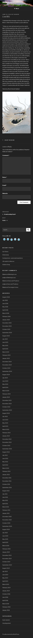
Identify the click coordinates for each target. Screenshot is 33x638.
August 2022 (6, 452)
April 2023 (5, 426)
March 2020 (5, 545)
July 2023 (5, 416)
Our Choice (5, 251)
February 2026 (6, 316)
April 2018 (5, 600)
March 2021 (5, 507)
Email (4, 185)
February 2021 (6, 510)
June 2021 (5, 497)
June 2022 (5, 458)
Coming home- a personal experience (12, 258)
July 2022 (5, 455)
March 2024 (5, 390)
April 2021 (5, 503)
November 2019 (7, 558)
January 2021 (6, 513)
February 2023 (6, 432)
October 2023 (6, 407)
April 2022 (5, 465)
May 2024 (5, 384)
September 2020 (7, 526)
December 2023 (6, 400)
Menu (17, 8)
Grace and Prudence (13, 281)
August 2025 (6, 336)
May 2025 (5, 345)
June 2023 (5, 419)
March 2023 (5, 429)
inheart (7, 2)
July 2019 (5, 571)
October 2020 (6, 523)
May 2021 (5, 500)
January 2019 (6, 591)
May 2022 (5, 461)
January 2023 (6, 436)
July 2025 (5, 339)
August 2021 (6, 491)
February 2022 (6, 471)
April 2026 (5, 310)
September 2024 (7, 371)
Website (5, 193)
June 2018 (5, 597)
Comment (5, 155)
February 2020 (6, 549)
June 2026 (5, 303)
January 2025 (6, 358)
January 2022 (6, 474)
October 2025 (6, 329)
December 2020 (7, 516)
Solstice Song (6, 264)
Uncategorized (6, 623)
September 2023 (7, 410)
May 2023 (5, 423)
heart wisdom (9, 140)
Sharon (16, 14)
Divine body (5, 255)
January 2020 (6, 552)
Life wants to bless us (8, 261)
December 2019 (6, 555)
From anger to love (13, 287)
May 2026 (5, 307)
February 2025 (6, 355)
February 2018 (6, 607)
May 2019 (5, 578)
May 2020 (5, 539)
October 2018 (6, 594)
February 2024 (6, 394)
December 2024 (7, 361)
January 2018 (6, 610)
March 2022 (5, 468)
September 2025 (7, 332)
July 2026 (5, 300)
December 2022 (6, 439)
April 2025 (5, 349)
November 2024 (7, 365)
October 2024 (6, 368)
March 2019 (5, 584)
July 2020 (5, 532)
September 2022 (7, 449)
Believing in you (12, 274)
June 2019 (5, 574)
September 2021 (7, 487)
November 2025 (7, 326)
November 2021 (6, 481)
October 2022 (6, 445)
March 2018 (5, 603)
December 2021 (6, 478)
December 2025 (7, 323)
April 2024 (5, 387)
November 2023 (7, 403)
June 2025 (5, 342)
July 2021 (5, 494)
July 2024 (5, 378)
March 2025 (5, 352)
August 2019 (6, 568)
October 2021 (6, 484)
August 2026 (6, 297)
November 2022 (7, 442)
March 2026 (5, 313)
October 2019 (6, 561)
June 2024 (5, 381)
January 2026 (6, 319)
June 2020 (5, 536)
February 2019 (6, 587)
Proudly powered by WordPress (10, 634)
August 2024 (6, 374)
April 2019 (5, 581)
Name (4, 177)
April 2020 (5, 542)
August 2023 (6, 413)
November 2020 (7, 520)
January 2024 (6, 397)
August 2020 (6, 529)
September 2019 (7, 565)
